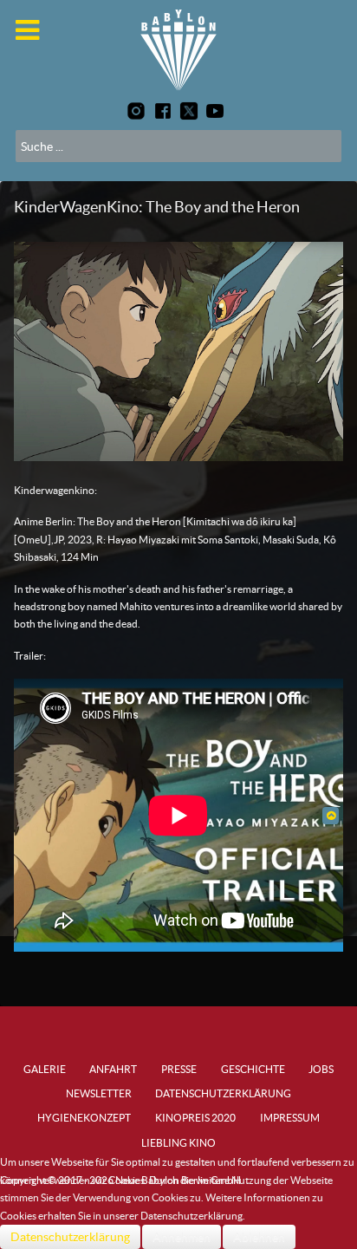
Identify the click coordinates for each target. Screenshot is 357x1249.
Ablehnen (259, 1237)
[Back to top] (330, 815)
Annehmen (182, 1237)
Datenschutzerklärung (70, 1237)
